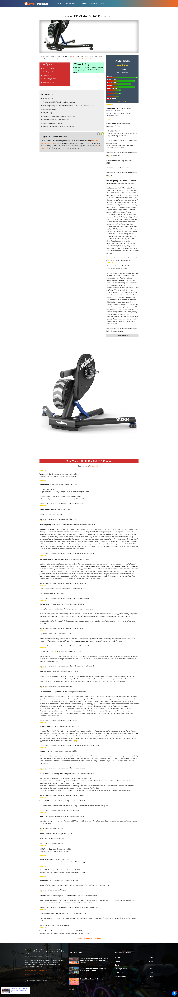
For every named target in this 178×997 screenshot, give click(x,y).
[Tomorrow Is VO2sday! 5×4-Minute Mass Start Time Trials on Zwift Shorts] (74, 960)
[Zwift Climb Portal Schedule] (74, 981)
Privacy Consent (40, 975)
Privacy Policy (29, 975)
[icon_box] (36, 981)
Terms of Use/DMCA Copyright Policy (36, 970)
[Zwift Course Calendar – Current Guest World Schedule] (74, 970)
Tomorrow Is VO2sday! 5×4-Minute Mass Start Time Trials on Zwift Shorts (94, 960)
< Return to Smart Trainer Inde (88, 938)
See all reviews (122, 336)
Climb (74, 56)
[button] (150, 3)
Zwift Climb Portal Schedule (91, 979)
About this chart (122, 101)
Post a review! (95, 466)
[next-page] (73, 988)
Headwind (44, 148)
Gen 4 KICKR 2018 (85, 59)
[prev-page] (70, 988)
